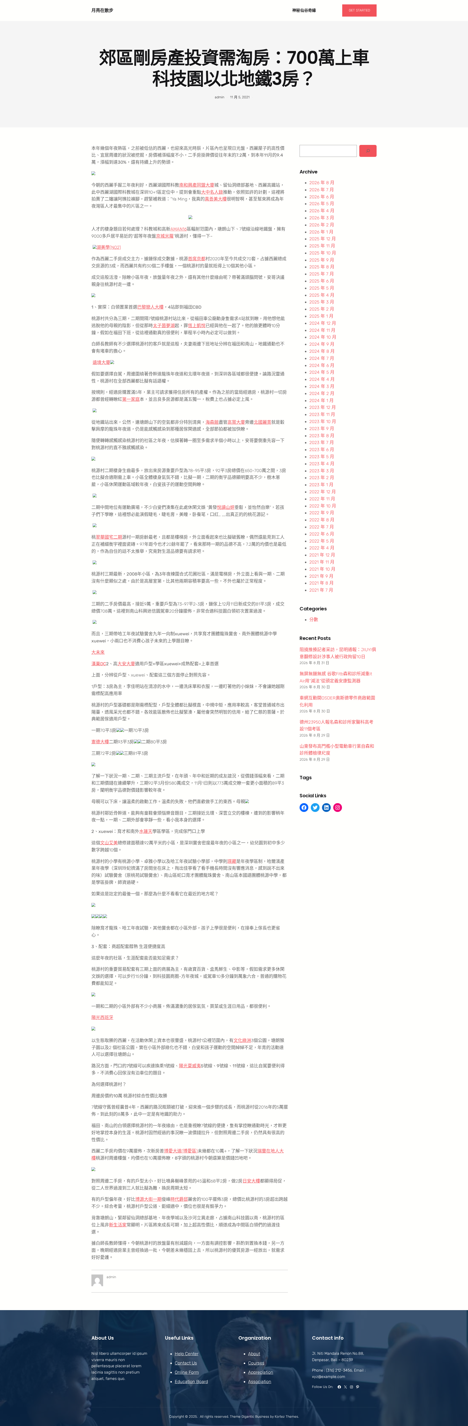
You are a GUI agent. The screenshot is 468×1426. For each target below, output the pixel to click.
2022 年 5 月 (321, 541)
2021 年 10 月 (322, 569)
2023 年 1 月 (321, 484)
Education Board (191, 1381)
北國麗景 (262, 422)
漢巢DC (98, 664)
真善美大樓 (216, 199)
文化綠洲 (242, 1040)
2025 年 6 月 (321, 281)
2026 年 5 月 (321, 203)
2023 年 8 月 (321, 435)
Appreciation (260, 1372)
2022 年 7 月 (321, 527)
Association (259, 1381)
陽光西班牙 (102, 1017)
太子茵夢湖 (164, 325)
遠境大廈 (101, 362)
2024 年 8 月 (322, 351)
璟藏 (231, 861)
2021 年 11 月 (321, 562)
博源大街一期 (148, 1199)
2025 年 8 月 (321, 267)
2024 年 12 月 (322, 323)
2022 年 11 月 (322, 499)
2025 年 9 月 (321, 260)
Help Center (186, 1353)
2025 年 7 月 (321, 274)
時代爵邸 (179, 1199)
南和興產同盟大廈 (196, 185)
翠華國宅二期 (109, 537)
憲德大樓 (100, 742)
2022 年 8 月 (321, 520)
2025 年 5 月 (321, 288)
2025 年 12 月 (322, 239)
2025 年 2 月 (321, 309)
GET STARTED (359, 10)
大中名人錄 (212, 192)
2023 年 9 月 (321, 428)
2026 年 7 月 (321, 189)
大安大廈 (126, 664)
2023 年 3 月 (321, 471)
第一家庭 (131, 399)
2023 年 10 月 (322, 421)
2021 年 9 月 (321, 576)
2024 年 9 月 (321, 344)
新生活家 (118, 1225)
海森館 (212, 422)
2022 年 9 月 (321, 513)
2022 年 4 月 (321, 548)
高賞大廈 (236, 422)
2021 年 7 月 (321, 590)
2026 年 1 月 (321, 232)
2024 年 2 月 (321, 393)
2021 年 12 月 (322, 555)
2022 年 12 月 (322, 492)
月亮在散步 (102, 10)
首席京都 (196, 259)
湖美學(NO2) (109, 247)
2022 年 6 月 (321, 534)
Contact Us (186, 1363)
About (254, 1353)
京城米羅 (165, 236)
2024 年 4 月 (322, 379)
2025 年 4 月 (321, 295)
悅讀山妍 (225, 507)
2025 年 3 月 (321, 302)
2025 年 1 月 (321, 316)
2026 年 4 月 (321, 210)
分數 (313, 619)
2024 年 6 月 (321, 365)
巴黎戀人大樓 (150, 307)
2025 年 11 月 (322, 246)
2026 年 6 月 (321, 197)
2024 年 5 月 (321, 372)
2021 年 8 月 (321, 583)
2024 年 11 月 (322, 330)
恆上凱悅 (196, 325)
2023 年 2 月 (321, 477)
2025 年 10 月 (322, 253)
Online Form (187, 1372)
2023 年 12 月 (322, 407)
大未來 (98, 652)
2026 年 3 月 (321, 218)
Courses (256, 1363)
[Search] (368, 151)
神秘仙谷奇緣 (304, 10)
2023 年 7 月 (321, 442)
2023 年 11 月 (322, 414)
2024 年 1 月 (321, 400)
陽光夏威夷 (190, 1066)
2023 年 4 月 (321, 463)
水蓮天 (145, 831)
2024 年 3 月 (321, 386)
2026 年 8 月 (321, 182)
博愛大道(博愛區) (181, 1151)
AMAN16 (178, 229)
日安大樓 (251, 1181)
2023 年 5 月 (321, 456)
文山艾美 (109, 843)
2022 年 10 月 (322, 506)
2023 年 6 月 (321, 449)
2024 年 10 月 (322, 337)
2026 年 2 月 (321, 225)
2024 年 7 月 (321, 358)
